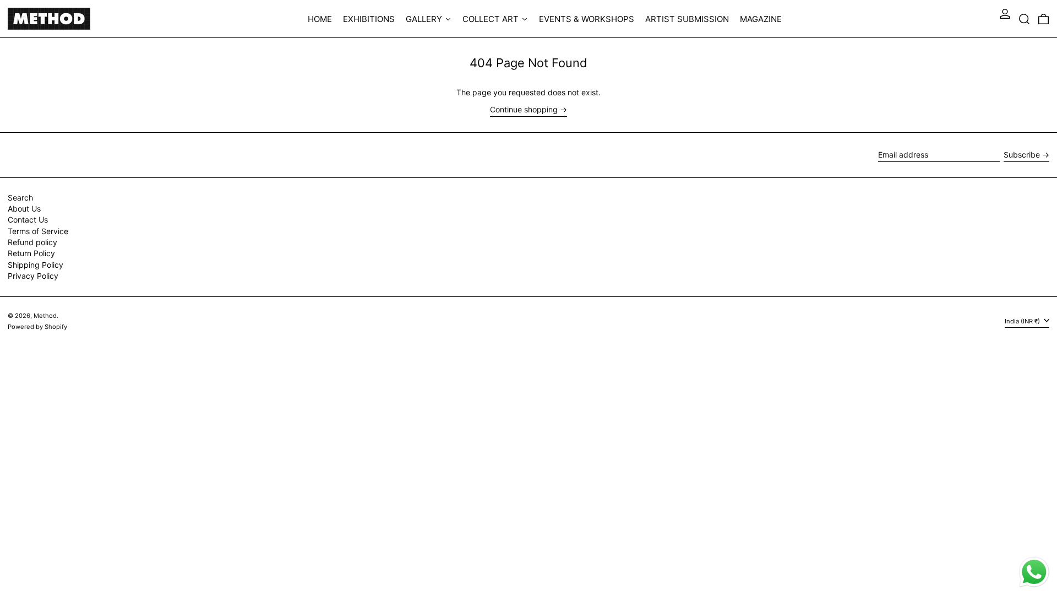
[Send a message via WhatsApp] (1034, 572)
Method (45, 316)
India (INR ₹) (1023, 321)
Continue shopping (524, 109)
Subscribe (1022, 154)
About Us (24, 208)
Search (20, 197)
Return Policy (31, 253)
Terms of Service (38, 231)
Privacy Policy (33, 275)
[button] (1024, 18)
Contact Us (28, 219)
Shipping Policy (35, 264)
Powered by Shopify (37, 327)
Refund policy (32, 242)
